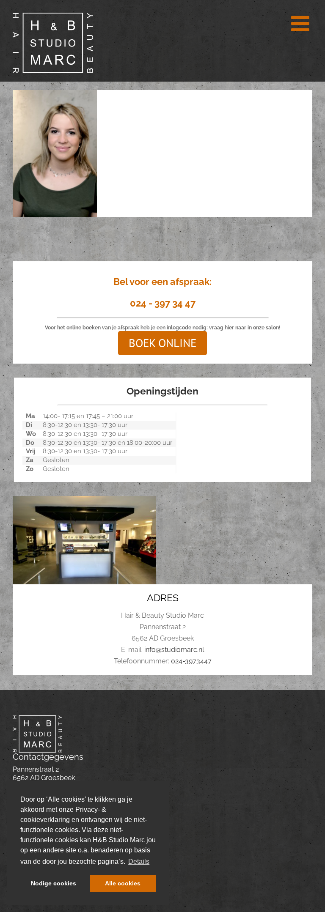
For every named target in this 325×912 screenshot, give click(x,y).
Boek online (162, 343)
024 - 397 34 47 (163, 303)
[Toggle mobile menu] (301, 23)
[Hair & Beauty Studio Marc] (37, 719)
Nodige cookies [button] (53, 883)
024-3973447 (191, 661)
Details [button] (138, 861)
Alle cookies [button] (122, 883)
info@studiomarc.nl (174, 650)
